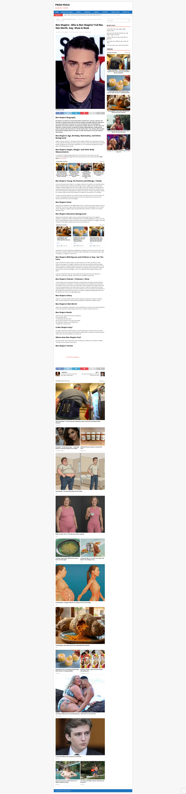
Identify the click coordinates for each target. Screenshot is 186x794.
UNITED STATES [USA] (66, 12)
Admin (67, 32)
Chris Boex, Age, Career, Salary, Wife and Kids (117, 45)
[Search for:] (123, 15)
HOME (56, 12)
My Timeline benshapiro (71, 357)
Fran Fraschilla (62, 158)
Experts (96, 12)
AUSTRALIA (87, 12)
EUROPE (78, 12)
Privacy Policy (116, 12)
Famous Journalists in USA (76, 32)
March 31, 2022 (60, 32)
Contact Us (126, 12)
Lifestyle (105, 12)
